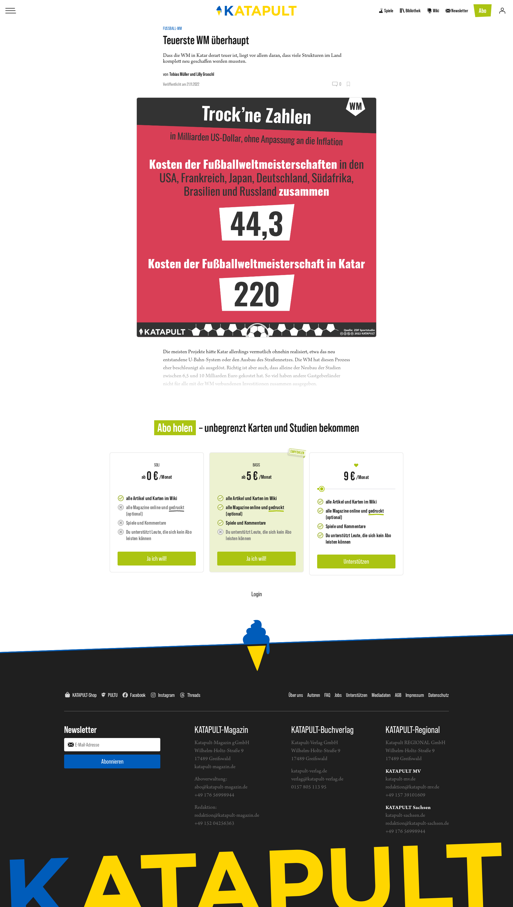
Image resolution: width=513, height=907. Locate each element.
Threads (193, 695)
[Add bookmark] (348, 84)
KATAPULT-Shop (84, 695)
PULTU (113, 695)
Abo (482, 10)
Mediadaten (381, 695)
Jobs (338, 695)
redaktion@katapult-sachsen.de (417, 823)
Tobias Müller (179, 74)
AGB (398, 695)
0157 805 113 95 (309, 787)
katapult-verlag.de (309, 771)
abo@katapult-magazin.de (221, 787)
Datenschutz (438, 695)
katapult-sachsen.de (405, 815)
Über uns (296, 695)
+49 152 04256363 (214, 823)
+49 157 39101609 (405, 795)
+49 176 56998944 (214, 795)
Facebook (138, 695)
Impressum (415, 695)
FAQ (327, 695)
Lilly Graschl (205, 74)
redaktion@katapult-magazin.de (227, 815)
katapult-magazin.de (215, 767)
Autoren (313, 695)
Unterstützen (356, 695)
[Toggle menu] (10, 10)
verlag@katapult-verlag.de (317, 779)
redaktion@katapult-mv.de (412, 787)
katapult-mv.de (400, 779)
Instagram (166, 695)
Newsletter (80, 729)
